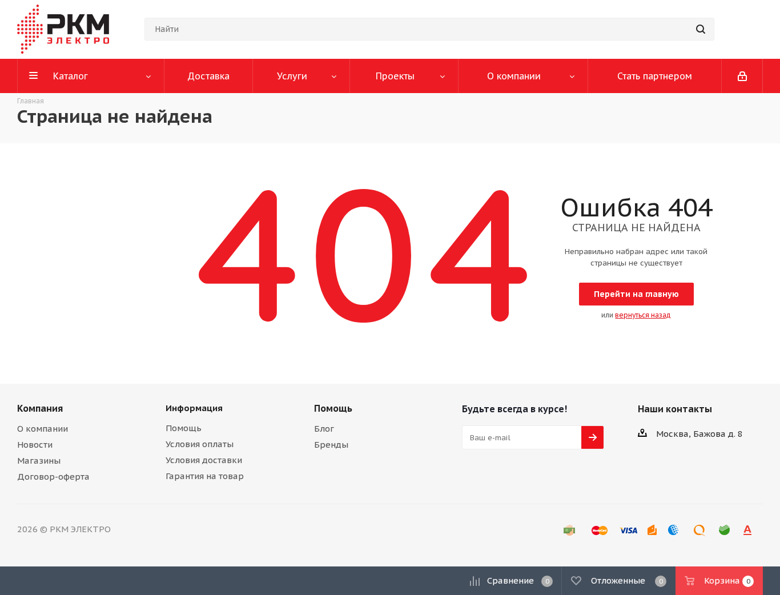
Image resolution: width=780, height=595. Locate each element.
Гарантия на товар (205, 476)
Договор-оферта (53, 476)
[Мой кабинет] (742, 76)
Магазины (39, 460)
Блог (324, 428)
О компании (42, 428)
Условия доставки (204, 460)
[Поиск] (700, 29)
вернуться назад (643, 315)
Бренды (331, 444)
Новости (35, 444)
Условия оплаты (200, 444)
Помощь (184, 428)
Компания (40, 408)
